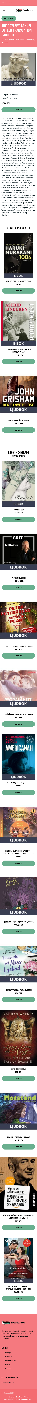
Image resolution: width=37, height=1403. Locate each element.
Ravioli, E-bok (18, 509)
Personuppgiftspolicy (12, 1399)
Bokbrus (8, 1357)
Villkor (26, 1397)
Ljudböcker (15, 95)
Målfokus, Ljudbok (18, 578)
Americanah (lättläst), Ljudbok (18, 782)
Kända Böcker (10, 1361)
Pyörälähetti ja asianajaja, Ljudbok (18, 714)
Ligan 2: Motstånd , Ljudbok (18, 1137)
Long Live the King (18, 1069)
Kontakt (19, 1397)
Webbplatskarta (27, 1399)
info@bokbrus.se (7, 3)
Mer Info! (18, 110)
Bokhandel (8, 18)
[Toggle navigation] (4, 10)
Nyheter (8, 1365)
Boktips (8, 1353)
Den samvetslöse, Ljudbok (18, 420)
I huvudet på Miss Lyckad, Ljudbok (18, 990)
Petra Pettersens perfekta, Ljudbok (19, 646)
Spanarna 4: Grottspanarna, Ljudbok (18, 922)
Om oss (8, 1369)
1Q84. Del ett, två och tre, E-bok (18, 281)
